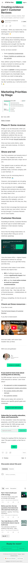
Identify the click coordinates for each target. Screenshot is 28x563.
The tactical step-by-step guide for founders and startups (9, 497)
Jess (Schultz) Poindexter (11, 20)
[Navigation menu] (2, 2)
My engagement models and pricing (15, 388)
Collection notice (14, 555)
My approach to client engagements (15, 385)
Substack (8, 561)
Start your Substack (10, 558)
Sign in (24, 2)
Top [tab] (3, 488)
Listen (24, 21)
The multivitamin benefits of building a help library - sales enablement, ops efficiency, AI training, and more (9, 527)
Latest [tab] (7, 488)
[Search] (25, 488)
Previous (6, 458)
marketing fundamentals (15, 53)
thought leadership (20, 139)
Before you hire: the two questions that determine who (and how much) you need (9, 508)
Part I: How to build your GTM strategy (9, 493)
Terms (23, 554)
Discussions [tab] (13, 488)
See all (4, 536)
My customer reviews (10, 395)
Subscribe (19, 2)
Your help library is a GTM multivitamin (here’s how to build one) (10, 523)
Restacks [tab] (11, 469)
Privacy (19, 554)
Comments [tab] (5, 469)
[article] (14, 497)
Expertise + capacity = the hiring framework (9, 512)
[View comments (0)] (6, 25)
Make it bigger (5, 120)
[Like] (2, 25)
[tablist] (8, 469)
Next (23, 458)
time (18, 66)
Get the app (20, 558)
